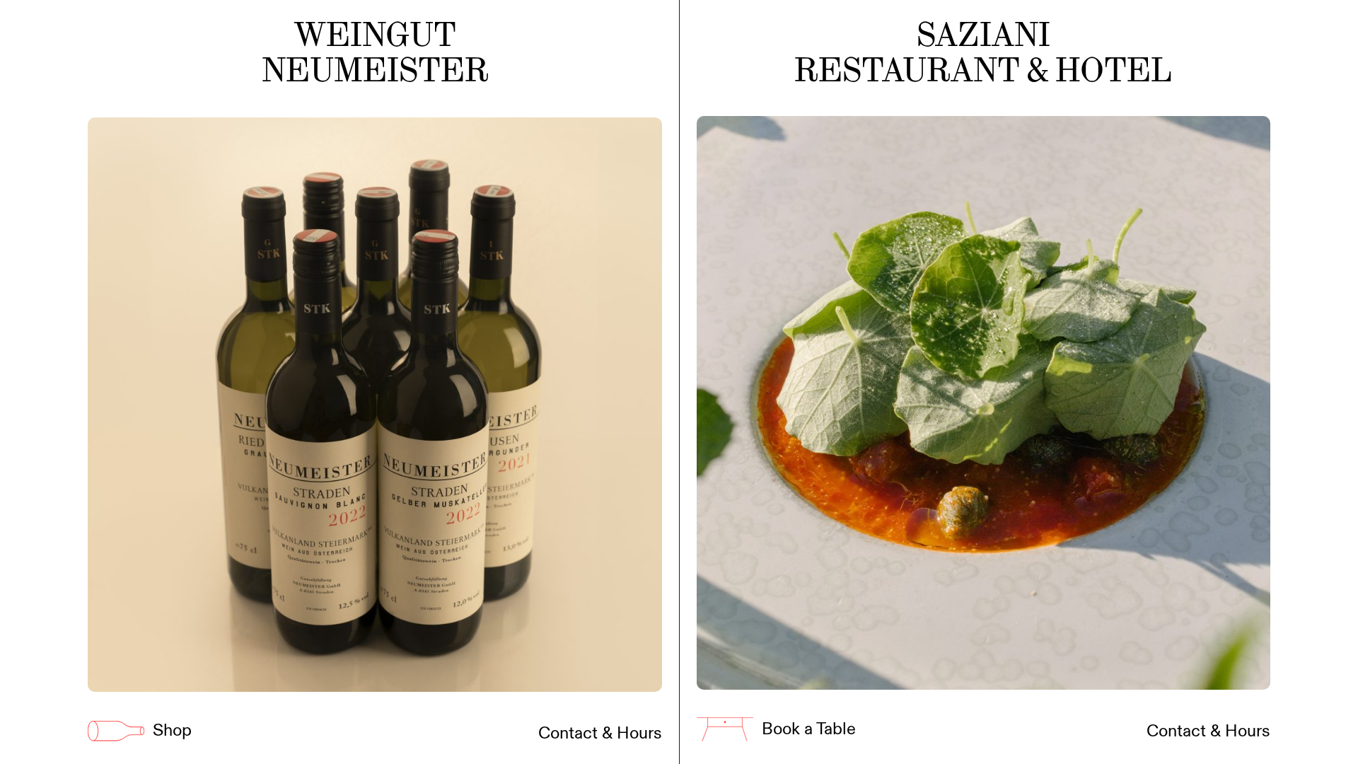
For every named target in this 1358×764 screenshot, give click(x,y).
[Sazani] (983, 403)
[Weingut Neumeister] (375, 404)
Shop (172, 731)
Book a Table (809, 729)
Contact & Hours (600, 733)
